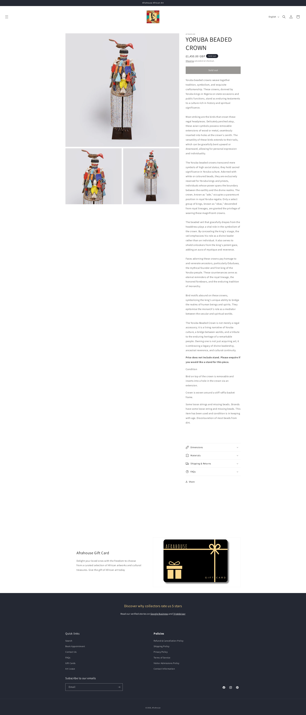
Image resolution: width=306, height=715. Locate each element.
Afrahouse (156, 708)
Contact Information (164, 668)
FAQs (67, 657)
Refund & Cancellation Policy (168, 640)
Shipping (190, 61)
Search (68, 640)
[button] (6, 16)
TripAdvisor (179, 613)
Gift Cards (70, 663)
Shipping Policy (161, 646)
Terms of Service (162, 657)
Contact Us (71, 651)
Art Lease (70, 668)
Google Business (159, 613)
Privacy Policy (161, 651)
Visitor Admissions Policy (166, 663)
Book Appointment (75, 646)
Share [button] (192, 481)
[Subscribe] (119, 687)
